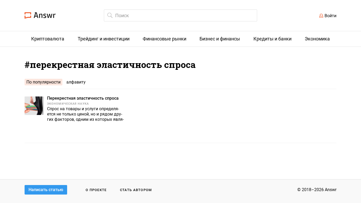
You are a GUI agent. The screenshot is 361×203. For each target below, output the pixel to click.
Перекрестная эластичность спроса (83, 98)
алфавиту (76, 82)
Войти (330, 15)
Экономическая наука (68, 103)
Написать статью (46, 189)
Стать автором (136, 190)
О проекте (96, 190)
